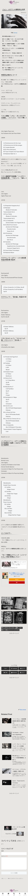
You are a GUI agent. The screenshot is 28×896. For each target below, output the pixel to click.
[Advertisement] (14, 648)
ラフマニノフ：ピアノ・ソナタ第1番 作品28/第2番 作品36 (13, 49)
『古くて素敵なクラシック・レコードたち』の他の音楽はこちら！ (12, 68)
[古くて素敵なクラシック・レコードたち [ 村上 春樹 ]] (5, 575)
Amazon (16, 579)
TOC (12, 32)
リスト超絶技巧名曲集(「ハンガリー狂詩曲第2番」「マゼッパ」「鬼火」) (13, 44)
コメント (4, 856)
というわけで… (7, 65)
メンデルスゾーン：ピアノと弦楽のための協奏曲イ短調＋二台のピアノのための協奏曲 (13, 61)
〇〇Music (20, 627)
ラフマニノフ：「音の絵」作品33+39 (13, 53)
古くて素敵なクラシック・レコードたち (11, 629)
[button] (22, 672)
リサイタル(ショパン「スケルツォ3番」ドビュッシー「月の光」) (13, 56)
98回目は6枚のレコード (9, 36)
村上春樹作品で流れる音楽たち (9, 627)
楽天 (17, 582)
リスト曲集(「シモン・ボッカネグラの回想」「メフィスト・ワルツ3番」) (12, 40)
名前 (2, 851)
